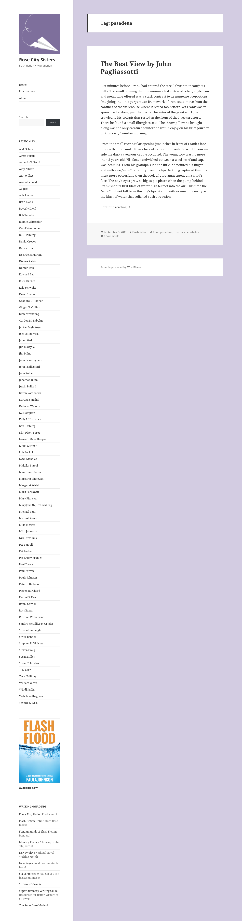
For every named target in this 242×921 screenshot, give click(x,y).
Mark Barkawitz (29, 492)
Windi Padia (27, 689)
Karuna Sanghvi (29, 399)
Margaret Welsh (29, 485)
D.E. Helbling (27, 235)
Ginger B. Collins (29, 307)
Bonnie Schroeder (30, 222)
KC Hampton (27, 413)
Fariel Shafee (27, 294)
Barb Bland (26, 202)
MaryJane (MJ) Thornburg (35, 505)
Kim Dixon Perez (29, 432)
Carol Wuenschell (30, 228)
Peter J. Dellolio (29, 584)
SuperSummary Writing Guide (38, 891)
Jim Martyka (27, 347)
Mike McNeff (27, 525)
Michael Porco (28, 518)
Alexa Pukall (27, 156)
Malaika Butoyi (28, 465)
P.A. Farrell (26, 544)
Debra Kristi (27, 248)
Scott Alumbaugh (30, 630)
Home (23, 84)
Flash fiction (139, 232)
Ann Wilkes (26, 175)
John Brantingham (30, 360)
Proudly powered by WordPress (121, 267)
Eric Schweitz (27, 287)
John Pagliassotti (29, 366)
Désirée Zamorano (30, 254)
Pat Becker (26, 551)
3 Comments (111, 236)
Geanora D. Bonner (31, 301)
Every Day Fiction (30, 814)
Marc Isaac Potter (30, 472)
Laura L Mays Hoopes (32, 439)
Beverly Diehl (27, 208)
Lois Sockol (26, 452)
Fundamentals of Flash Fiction (38, 831)
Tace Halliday (27, 676)
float (156, 232)
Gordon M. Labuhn (31, 320)
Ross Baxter (26, 610)
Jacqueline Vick (29, 334)
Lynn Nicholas (28, 459)
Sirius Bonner (27, 637)
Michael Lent (27, 511)
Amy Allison (26, 169)
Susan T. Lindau (29, 663)
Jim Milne (25, 353)
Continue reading (116, 207)
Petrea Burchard (29, 591)
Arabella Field (28, 182)
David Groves (27, 241)
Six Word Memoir (30, 884)
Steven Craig (27, 650)
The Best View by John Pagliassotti (136, 67)
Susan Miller (27, 656)
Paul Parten (26, 571)
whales (194, 232)
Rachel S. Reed (28, 597)
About (23, 98)
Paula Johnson (28, 577)
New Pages (26, 863)
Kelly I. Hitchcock (30, 419)
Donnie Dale (27, 268)
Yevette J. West (28, 703)
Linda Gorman (28, 446)
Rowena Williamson (31, 617)
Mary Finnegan (28, 498)
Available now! (29, 788)
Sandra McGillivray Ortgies (36, 623)
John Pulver (26, 373)
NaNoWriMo (27, 852)
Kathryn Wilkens (29, 406)
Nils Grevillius (28, 538)
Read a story (27, 91)
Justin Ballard (27, 386)
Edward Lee (26, 274)
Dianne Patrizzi (29, 261)
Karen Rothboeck (30, 393)
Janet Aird (25, 340)
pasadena (166, 232)
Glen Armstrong (29, 314)
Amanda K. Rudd (29, 162)
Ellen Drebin (27, 281)
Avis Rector (26, 195)
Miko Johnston (28, 531)
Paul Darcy (26, 564)
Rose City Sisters (37, 60)
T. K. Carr (25, 670)
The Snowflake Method (33, 905)
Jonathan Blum (28, 380)
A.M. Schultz (27, 149)
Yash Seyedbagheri (31, 696)
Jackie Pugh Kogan (30, 327)
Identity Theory (29, 842)
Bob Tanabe (26, 215)
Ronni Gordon (28, 604)
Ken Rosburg (27, 426)
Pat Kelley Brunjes (30, 558)
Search (23, 117)
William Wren (28, 683)
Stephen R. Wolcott (31, 643)
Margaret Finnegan (31, 479)
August (23, 189)
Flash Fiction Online (31, 821)
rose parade (181, 232)
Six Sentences (27, 874)
